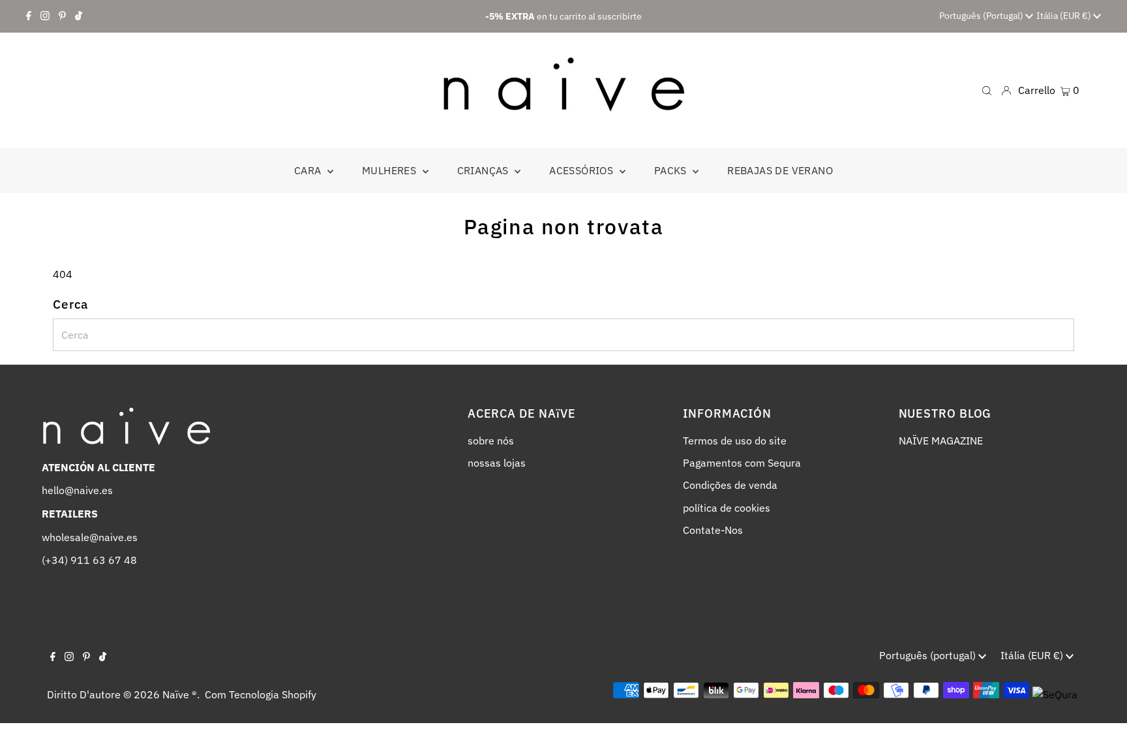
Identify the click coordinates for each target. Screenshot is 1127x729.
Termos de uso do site (735, 440)
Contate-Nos (713, 529)
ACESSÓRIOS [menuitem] (582, 170)
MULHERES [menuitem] (390, 170)
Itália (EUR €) (1064, 16)
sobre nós (491, 440)
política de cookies (726, 507)
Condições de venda (730, 484)
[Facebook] (29, 16)
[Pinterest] (62, 16)
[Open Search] (986, 90)
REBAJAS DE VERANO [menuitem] (780, 170)
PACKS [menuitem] (671, 170)
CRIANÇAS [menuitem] (484, 170)
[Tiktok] (78, 16)
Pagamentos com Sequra (742, 462)
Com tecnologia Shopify (260, 694)
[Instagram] (45, 16)
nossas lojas (497, 462)
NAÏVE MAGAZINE (941, 440)
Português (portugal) (982, 16)
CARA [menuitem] (309, 170)
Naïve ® (179, 694)
